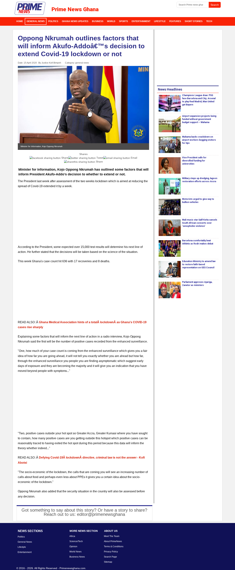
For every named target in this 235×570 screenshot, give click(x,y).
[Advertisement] (83, 218)
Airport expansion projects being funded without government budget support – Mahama (199, 119)
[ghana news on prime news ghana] (30, 8)
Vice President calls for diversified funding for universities (194, 160)
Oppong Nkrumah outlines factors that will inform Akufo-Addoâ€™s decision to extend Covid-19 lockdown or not (81, 46)
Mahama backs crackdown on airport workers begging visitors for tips (199, 140)
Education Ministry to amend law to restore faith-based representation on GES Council (199, 264)
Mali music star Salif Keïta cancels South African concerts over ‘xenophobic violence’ (199, 223)
